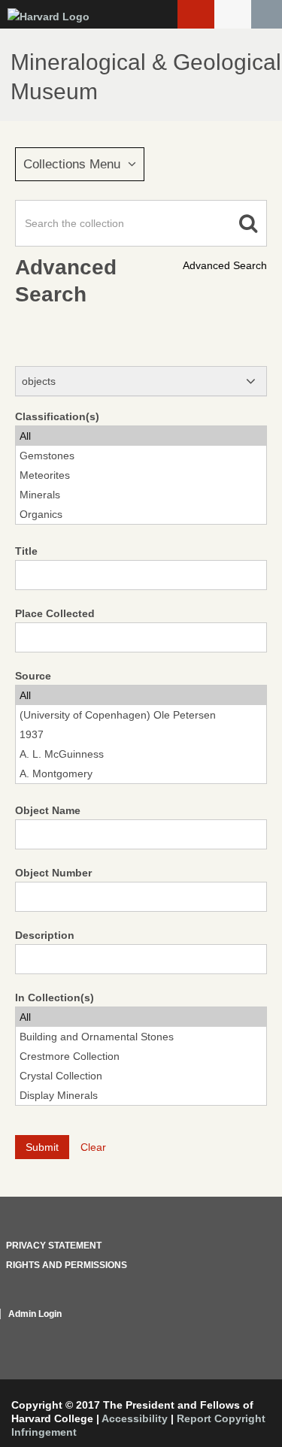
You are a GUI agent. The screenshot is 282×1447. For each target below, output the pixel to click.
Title (26, 551)
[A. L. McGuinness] (141, 754)
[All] (141, 436)
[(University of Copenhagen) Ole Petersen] (141, 715)
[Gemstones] (141, 455)
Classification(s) (57, 416)
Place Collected (55, 613)
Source (33, 676)
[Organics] (141, 514)
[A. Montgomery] (141, 773)
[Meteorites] (141, 475)
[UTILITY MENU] (232, 14)
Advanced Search (225, 265)
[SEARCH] (266, 14)
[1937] (141, 734)
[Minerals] (141, 494)
